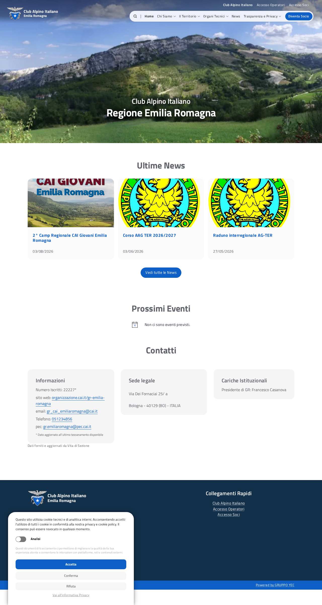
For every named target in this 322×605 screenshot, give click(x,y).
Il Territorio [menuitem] (187, 16)
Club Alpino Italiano (229, 503)
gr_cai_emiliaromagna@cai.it (72, 411)
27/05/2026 (223, 251)
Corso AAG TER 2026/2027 (149, 235)
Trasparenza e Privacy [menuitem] (261, 16)
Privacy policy (71, 595)
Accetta (70, 564)
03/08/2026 (43, 251)
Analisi (35, 538)
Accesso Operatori (271, 5)
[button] (135, 16)
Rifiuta (71, 586)
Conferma (71, 575)
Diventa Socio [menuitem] (298, 16)
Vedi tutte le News (161, 272)
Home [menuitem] (149, 16)
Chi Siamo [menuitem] (164, 16)
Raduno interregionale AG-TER (242, 235)
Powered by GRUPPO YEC (275, 584)
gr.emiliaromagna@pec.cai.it (67, 426)
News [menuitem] (236, 16)
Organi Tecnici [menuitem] (214, 16)
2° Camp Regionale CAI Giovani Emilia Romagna (70, 238)
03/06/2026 (133, 251)
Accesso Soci (299, 5)
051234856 (62, 419)
